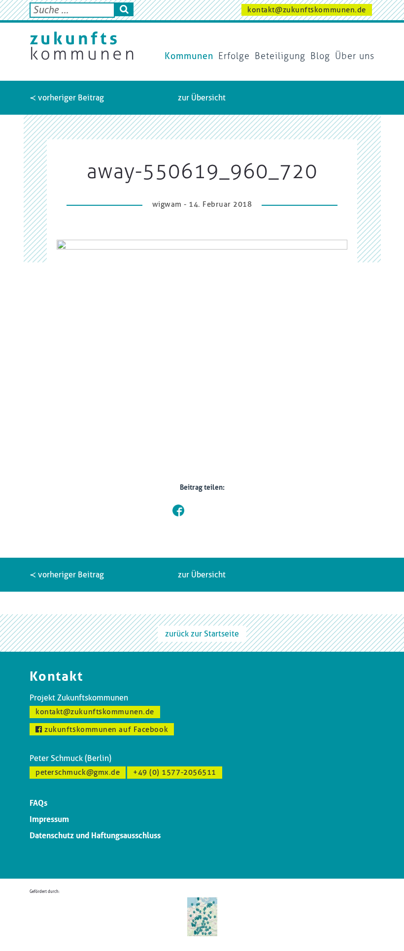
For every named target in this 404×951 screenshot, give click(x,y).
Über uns (354, 56)
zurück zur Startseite (202, 633)
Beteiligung (280, 56)
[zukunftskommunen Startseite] (82, 46)
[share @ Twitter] (194, 510)
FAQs (38, 803)
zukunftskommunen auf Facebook (105, 729)
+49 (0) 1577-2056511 (174, 772)
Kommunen (189, 56)
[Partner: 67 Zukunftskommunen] (202, 915)
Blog (320, 56)
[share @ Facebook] (178, 510)
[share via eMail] (226, 510)
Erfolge (234, 56)
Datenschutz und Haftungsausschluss (95, 835)
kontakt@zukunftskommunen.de (306, 9)
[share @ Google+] (210, 510)
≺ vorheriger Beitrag (67, 97)
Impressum (49, 819)
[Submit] (124, 9)
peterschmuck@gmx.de (77, 772)
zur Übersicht (202, 97)
